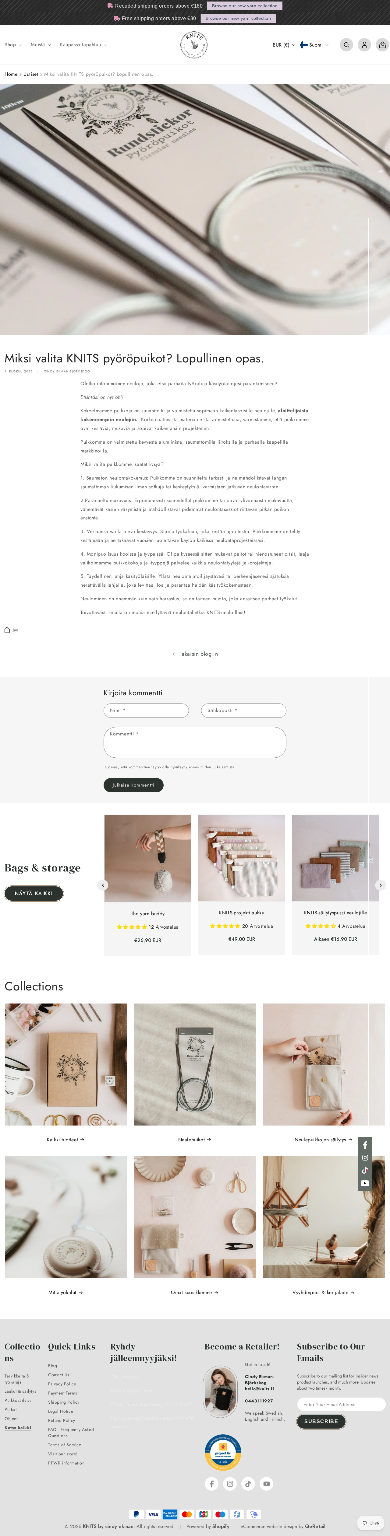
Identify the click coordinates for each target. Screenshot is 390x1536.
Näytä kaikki (34, 893)
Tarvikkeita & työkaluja (17, 1379)
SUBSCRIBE (321, 1421)
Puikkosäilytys (18, 1400)
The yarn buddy (148, 913)
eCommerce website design (269, 1526)
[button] (12, 45)
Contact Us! (59, 1375)
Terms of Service (64, 1445)
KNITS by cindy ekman (108, 1526)
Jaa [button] (16, 630)
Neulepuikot (191, 1139)
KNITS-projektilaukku (241, 912)
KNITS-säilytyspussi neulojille (335, 912)
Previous (102, 885)
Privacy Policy (62, 1384)
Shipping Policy (64, 1402)
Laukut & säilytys (20, 1391)
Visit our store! (63, 1454)
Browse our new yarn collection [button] (245, 5)
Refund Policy (61, 1420)
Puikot (11, 1409)
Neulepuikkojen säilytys (320, 1139)
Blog (52, 1366)
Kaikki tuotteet (62, 1139)
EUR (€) (281, 44)
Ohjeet (11, 1419)
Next (380, 885)
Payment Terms (62, 1393)
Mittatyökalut (62, 1292)
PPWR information (66, 1463)
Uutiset (30, 74)
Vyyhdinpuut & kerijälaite (320, 1292)
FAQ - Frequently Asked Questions (71, 1432)
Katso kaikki (18, 1428)
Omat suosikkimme (191, 1292)
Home (11, 74)
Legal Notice (60, 1411)
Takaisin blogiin (199, 654)
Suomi (316, 44)
